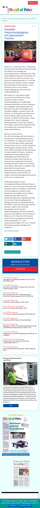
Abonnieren (20, 269)
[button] (8, 239)
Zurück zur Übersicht (12, 252)
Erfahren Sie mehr (25, 505)
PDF (10, 405)
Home (4, 18)
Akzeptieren (13, 505)
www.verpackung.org (11, 231)
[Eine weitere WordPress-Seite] (20, 10)
